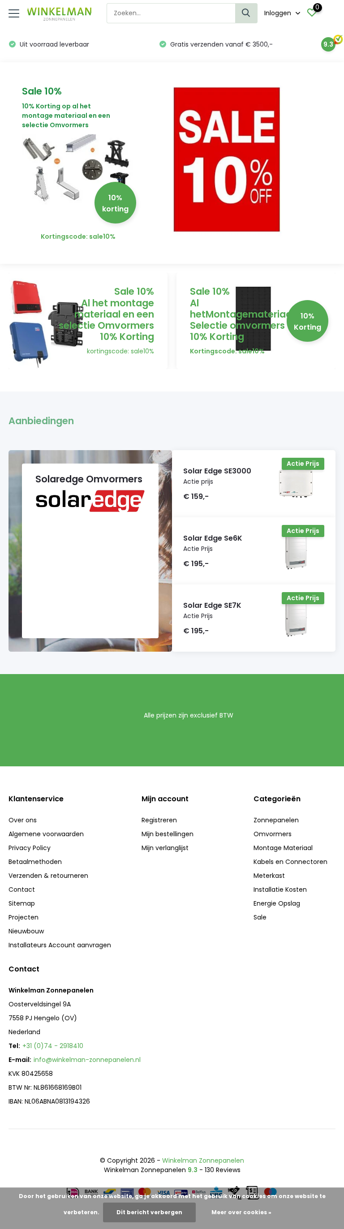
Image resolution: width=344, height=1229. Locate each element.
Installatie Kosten (280, 889)
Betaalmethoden (35, 861)
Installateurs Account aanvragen (60, 945)
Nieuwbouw (26, 931)
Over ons (23, 820)
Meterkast (269, 875)
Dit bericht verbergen (149, 1212)
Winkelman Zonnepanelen (203, 1160)
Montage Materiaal (283, 847)
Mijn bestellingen (168, 833)
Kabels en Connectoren (290, 861)
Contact (22, 889)
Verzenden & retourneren (48, 875)
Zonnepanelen (276, 820)
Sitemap (22, 903)
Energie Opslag (277, 903)
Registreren (159, 820)
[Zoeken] (246, 13)
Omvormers (273, 833)
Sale (260, 917)
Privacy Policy (30, 847)
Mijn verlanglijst (165, 847)
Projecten (24, 917)
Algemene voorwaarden (46, 833)
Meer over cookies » (241, 1212)
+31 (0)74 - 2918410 (52, 1045)
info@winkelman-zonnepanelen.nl (87, 1059)
